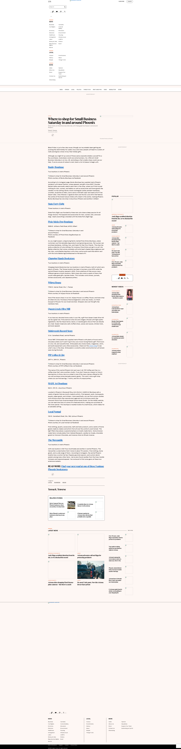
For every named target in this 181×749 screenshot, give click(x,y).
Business (51, 24)
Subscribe (121, 1)
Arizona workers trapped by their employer (116, 352)
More (110, 719)
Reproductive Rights (118, 214)
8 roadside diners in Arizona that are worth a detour (85, 505)
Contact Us (52, 76)
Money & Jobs (53, 41)
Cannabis (61, 24)
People (51, 59)
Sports (51, 47)
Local (72, 89)
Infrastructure (62, 37)
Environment (62, 32)
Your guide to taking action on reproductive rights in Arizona (115, 548)
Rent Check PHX (97, 89)
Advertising (52, 79)
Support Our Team (126, 726)
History (51, 57)
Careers (66, 745)
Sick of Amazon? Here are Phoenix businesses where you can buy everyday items (57, 505)
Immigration (52, 37)
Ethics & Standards (52, 745)
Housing (61, 35)
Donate (130, 1)
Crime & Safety (116, 236)
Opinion (61, 68)
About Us (51, 70)
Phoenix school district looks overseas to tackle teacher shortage (115, 569)
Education (61, 30)
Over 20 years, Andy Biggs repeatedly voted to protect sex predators (117, 264)
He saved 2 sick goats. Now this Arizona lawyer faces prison (116, 253)
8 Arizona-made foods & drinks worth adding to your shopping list (115, 591)
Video (50, 68)
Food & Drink (62, 55)
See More (130, 530)
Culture (51, 55)
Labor (50, 39)
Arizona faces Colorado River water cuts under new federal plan (118, 309)
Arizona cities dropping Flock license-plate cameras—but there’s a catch (116, 241)
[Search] (65, 7)
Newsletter (61, 70)
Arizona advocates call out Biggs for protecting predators (117, 229)
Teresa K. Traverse (52, 130)
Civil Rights (52, 26)
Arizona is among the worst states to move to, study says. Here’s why (115, 559)
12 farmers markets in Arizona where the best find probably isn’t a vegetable (84, 515)
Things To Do (62, 59)
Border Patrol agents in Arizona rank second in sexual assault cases (117, 323)
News (60, 57)
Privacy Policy (74, 745)
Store (50, 72)
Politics (60, 41)
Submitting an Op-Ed (127, 728)
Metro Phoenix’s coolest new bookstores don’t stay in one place (57, 515)
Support (61, 745)
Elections (51, 32)
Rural (60, 43)
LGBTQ (61, 39)
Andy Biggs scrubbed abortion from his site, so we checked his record (122, 218)
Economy (51, 30)
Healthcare (52, 35)
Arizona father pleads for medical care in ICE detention (118, 338)
